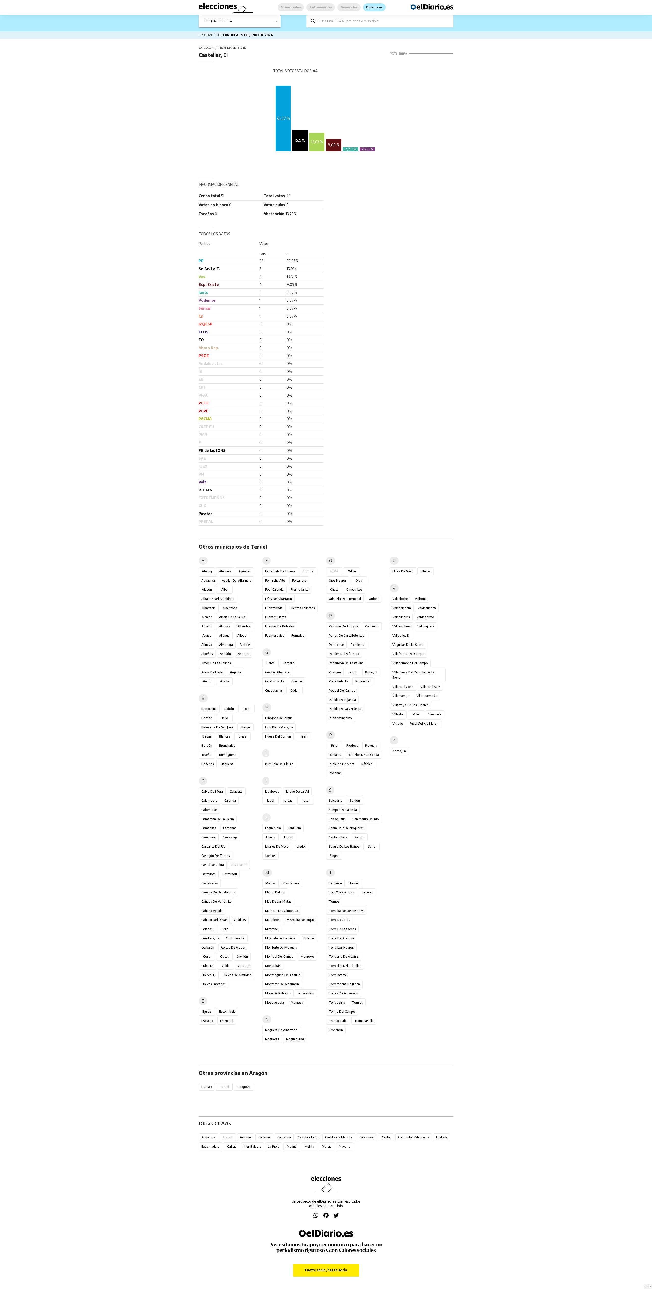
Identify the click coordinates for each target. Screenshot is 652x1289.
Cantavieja (230, 837)
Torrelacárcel (338, 975)
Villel (416, 714)
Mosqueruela (274, 1002)
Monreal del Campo (279, 956)
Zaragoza (244, 1087)
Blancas (224, 736)
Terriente (335, 883)
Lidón (288, 837)
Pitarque (335, 672)
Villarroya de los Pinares (410, 705)
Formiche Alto (275, 580)
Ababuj (207, 571)
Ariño (207, 681)
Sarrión (359, 837)
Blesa (243, 736)
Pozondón (363, 681)
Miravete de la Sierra (280, 938)
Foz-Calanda (274, 589)
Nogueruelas (295, 1039)
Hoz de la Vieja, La (279, 727)
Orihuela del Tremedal (345, 599)
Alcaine (207, 617)
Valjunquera (425, 626)
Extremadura (210, 1146)
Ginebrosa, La (274, 681)
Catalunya (366, 1137)
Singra (334, 856)
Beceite (206, 718)
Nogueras (272, 1039)
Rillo (334, 745)
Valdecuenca (427, 608)
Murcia (327, 1146)
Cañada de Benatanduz (218, 892)
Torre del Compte (341, 938)
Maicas (270, 883)
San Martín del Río (365, 819)
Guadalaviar (273, 690)
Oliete (334, 589)
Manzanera (291, 883)
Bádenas (207, 764)
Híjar (303, 736)
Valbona (421, 599)
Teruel (354, 883)
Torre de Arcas (339, 920)
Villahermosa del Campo (410, 663)
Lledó (301, 846)
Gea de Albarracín (278, 672)
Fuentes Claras (275, 617)
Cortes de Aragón (233, 947)
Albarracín (208, 608)
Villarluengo (401, 696)
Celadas (207, 929)
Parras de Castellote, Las (346, 635)
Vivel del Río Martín (424, 723)
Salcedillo (336, 801)
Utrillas (426, 571)
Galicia (232, 1146)
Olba (359, 580)
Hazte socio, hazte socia (326, 1270)
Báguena (227, 764)
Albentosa (230, 608)
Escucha (207, 1021)
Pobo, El (371, 672)
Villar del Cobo (403, 687)
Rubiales (335, 755)
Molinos (308, 938)
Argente (235, 672)
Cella (225, 929)
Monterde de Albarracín (282, 984)
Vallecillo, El (400, 635)
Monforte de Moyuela (281, 947)
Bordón (206, 745)
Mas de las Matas (278, 901)
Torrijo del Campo (342, 1012)
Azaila (224, 681)
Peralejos (357, 645)
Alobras (245, 645)
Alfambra (244, 626)
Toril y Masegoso (341, 892)
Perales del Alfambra (344, 654)
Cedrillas (240, 920)
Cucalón (243, 966)
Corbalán (207, 947)
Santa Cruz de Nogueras (346, 828)
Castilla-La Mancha (338, 1137)
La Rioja (273, 1146)
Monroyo (307, 956)
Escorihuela (227, 1012)
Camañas (229, 828)
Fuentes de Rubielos (280, 626)
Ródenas (335, 773)
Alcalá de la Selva (232, 617)
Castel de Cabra (212, 865)
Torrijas (357, 1002)
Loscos (270, 856)
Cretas (224, 956)
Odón (352, 571)
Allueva (206, 645)
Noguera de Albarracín (281, 1030)
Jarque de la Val (297, 791)
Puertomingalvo (340, 718)
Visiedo (397, 723)
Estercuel (226, 1021)
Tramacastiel (338, 1021)
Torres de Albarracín (343, 993)
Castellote (208, 874)
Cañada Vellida (212, 911)
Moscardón (306, 993)
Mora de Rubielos (278, 993)
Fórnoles (297, 635)
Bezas (206, 736)
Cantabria (284, 1137)
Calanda (230, 801)
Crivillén (242, 956)
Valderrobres (401, 626)
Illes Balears (252, 1146)
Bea (246, 709)
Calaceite (236, 791)
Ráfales (366, 764)
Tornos (334, 901)
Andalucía (208, 1137)
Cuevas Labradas (213, 984)
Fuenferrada (274, 608)
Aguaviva (208, 580)
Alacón (207, 589)
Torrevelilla (337, 1002)
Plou (353, 672)
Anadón (225, 654)
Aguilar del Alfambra (236, 580)
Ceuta (386, 1137)
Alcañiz (207, 626)
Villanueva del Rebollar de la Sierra (413, 674)
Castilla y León (308, 1137)
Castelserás (209, 883)
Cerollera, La (210, 938)
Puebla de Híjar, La (342, 700)
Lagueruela (273, 828)
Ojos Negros (338, 580)
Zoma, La (399, 751)
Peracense (336, 645)
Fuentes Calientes (302, 608)
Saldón (355, 801)
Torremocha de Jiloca (344, 984)
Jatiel (270, 801)
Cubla (226, 966)
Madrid (292, 1146)
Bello (224, 718)
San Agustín (337, 819)
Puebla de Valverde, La (345, 709)
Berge (245, 727)
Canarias (264, 1137)
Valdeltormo (425, 617)
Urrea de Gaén (402, 571)
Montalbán (273, 966)
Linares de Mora (277, 846)
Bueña (206, 755)
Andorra (243, 654)
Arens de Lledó (212, 672)
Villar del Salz (430, 687)
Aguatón (244, 571)
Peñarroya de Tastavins (346, 663)
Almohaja (226, 645)
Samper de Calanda (343, 810)
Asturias (245, 1137)
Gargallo (289, 663)
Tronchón (336, 1030)
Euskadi (441, 1137)
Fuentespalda (274, 635)
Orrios (373, 599)
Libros (270, 837)
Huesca (206, 1087)
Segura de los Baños (344, 846)
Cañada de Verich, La (216, 901)
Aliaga (206, 635)
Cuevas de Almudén (237, 975)
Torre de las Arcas (342, 929)
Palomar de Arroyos (343, 626)
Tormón (367, 892)
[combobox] (383, 21)
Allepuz (224, 635)
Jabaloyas (272, 791)
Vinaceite (435, 714)
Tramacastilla (364, 1021)
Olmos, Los (354, 589)
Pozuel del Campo (342, 690)
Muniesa (297, 1002)
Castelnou (230, 874)
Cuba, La (207, 966)
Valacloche (400, 599)
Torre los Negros (341, 947)
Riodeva (352, 745)
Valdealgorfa (401, 608)
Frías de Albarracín (278, 599)
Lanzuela (294, 828)
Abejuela (225, 571)
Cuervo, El (208, 975)
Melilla (309, 1146)
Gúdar (294, 690)
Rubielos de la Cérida (363, 755)
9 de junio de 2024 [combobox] (218, 21)
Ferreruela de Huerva (280, 571)
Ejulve (206, 1012)
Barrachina (209, 709)
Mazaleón (272, 920)
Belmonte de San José (217, 727)
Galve (270, 663)
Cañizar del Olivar (214, 920)
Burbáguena (227, 755)
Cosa (206, 956)
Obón (334, 571)
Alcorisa (224, 626)
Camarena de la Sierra (217, 819)
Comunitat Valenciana (413, 1137)
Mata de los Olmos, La (281, 911)
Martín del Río (275, 892)
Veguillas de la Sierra (407, 645)
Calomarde (209, 810)
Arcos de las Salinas (216, 663)
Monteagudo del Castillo (283, 975)
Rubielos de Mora (342, 764)
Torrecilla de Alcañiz (343, 956)
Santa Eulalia (338, 837)
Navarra (344, 1146)
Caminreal (208, 837)
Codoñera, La (235, 938)
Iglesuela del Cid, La (279, 764)
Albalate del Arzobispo (217, 599)
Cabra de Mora (212, 791)
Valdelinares (401, 617)
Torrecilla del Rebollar (345, 966)
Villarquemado (426, 696)
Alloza (242, 635)
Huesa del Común (278, 736)
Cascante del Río (213, 846)
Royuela (371, 745)
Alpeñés (207, 654)
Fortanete (299, 580)
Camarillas (208, 828)
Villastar (398, 714)
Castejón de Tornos (215, 856)
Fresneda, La (300, 589)
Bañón (229, 709)
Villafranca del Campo (408, 654)
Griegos (296, 681)
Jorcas (288, 801)
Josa (306, 801)
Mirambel (272, 929)
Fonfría (308, 571)
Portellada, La (338, 681)
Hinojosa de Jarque (279, 718)
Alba (224, 589)
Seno (371, 846)
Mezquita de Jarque (301, 920)
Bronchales (227, 745)
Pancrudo (372, 626)
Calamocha (209, 801)
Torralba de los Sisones (346, 911)
